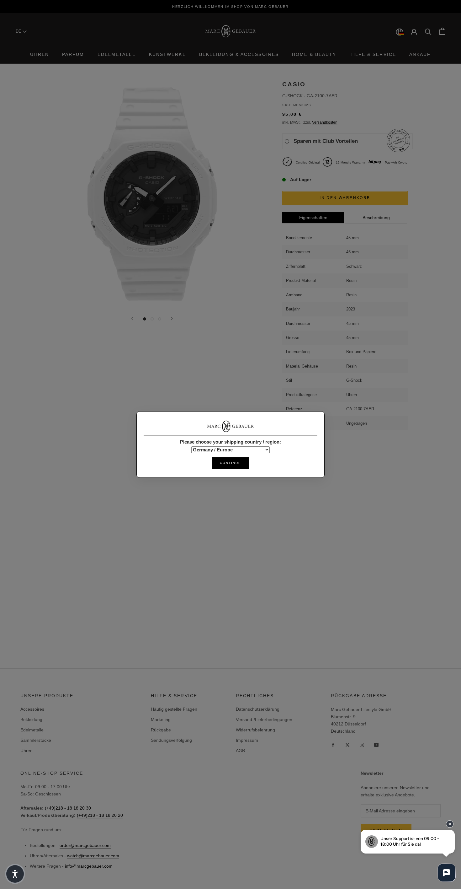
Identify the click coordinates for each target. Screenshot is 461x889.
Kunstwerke (167, 54)
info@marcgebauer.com (89, 866)
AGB (240, 750)
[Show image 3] (159, 319)
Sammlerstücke (35, 740)
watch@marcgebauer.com (93, 855)
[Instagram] (362, 744)
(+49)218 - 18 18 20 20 (100, 815)
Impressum (247, 740)
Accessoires (32, 709)
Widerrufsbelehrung (255, 729)
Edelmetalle (117, 54)
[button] (15, 874)
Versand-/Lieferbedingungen (264, 719)
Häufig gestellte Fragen (174, 709)
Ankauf (420, 54)
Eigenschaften (313, 217)
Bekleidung (31, 719)
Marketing (161, 719)
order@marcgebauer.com (85, 845)
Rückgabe (161, 729)
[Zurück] (132, 318)
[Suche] (428, 31)
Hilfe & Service (372, 54)
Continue (230, 463)
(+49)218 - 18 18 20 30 (68, 808)
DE (19, 31)
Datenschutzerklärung (257, 709)
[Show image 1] (144, 319)
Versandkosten (324, 123)
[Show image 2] (152, 319)
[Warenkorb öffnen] (442, 31)
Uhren (39, 54)
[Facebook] (333, 744)
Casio (294, 84)
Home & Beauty (314, 54)
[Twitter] (347, 744)
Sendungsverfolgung (171, 740)
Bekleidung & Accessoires (239, 54)
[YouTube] (376, 744)
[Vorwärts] (172, 318)
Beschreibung (376, 217)
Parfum (73, 54)
